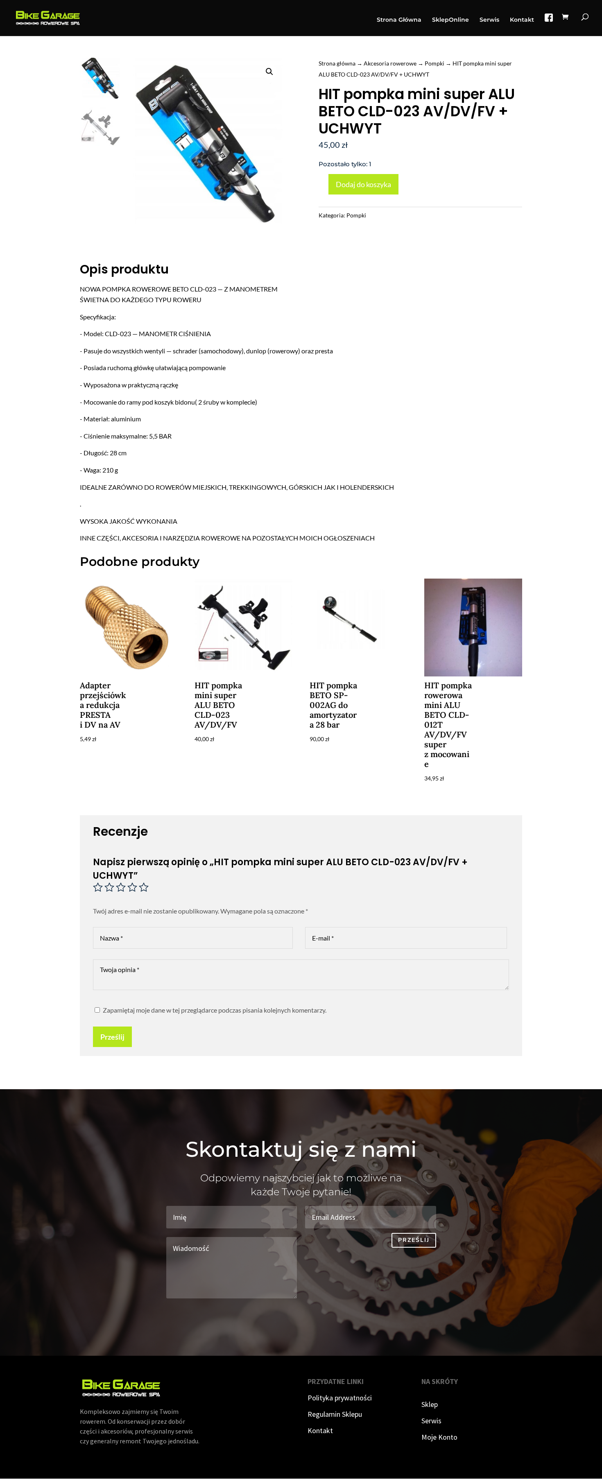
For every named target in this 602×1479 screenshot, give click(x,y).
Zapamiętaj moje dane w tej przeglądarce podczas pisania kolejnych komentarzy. (214, 1010)
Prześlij (112, 1036)
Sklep (429, 1404)
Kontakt (522, 20)
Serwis (489, 20)
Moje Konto (439, 1437)
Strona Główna (399, 20)
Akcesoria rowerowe (390, 63)
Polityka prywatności (340, 1397)
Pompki (434, 63)
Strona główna (337, 63)
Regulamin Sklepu (335, 1414)
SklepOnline (450, 20)
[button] (269, 71)
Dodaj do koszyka (363, 184)
